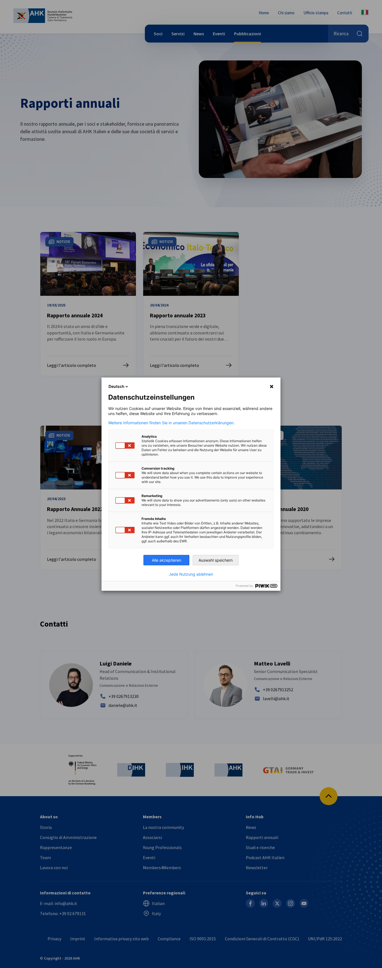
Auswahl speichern (216, 560)
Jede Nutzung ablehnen (191, 574)
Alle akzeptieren (166, 560)
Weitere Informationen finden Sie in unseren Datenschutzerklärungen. (171, 423)
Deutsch (116, 386)
